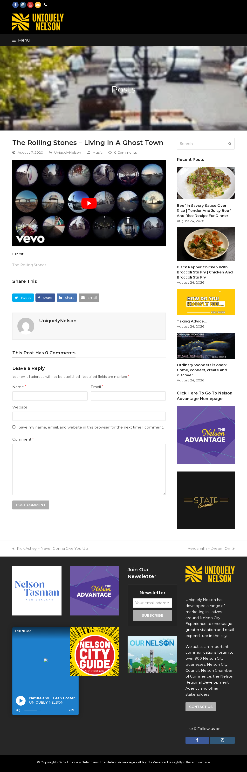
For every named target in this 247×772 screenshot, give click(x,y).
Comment (23, 439)
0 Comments (125, 152)
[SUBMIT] (229, 143)
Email (97, 387)
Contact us (201, 707)
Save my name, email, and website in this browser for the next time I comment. (91, 427)
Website (19, 407)
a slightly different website (189, 762)
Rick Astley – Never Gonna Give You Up (52, 548)
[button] (21, 40)
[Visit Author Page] (25, 325)
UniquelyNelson (67, 152)
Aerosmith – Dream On (209, 548)
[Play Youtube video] (89, 203)
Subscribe (152, 615)
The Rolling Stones (29, 265)
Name (19, 387)
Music (97, 152)
